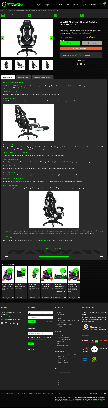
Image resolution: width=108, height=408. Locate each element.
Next (51, 38)
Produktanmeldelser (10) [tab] (42, 77)
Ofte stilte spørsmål (54, 393)
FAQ (58, 343)
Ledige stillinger (62, 376)
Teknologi (59, 326)
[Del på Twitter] (77, 64)
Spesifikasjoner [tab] (23, 77)
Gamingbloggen (61, 322)
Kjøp (70, 43)
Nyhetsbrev (37, 393)
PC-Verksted (61, 356)
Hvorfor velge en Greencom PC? (67, 354)
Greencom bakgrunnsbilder (64, 324)
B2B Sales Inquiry (63, 374)
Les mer (51, 344)
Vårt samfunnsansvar (62, 345)
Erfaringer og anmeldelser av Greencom (68, 320)
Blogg (44, 393)
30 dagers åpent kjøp (63, 337)
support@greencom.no (10, 316)
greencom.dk (62, 382)
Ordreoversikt (61, 314)
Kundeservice (44, 240)
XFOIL (60, 378)
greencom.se (62, 380)
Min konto (59, 312)
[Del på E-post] (84, 64)
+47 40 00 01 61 (10, 314)
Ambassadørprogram (64, 372)
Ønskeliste (93, 43)
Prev (2, 38)
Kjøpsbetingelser (11, 393)
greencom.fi (61, 384)
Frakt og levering (61, 341)
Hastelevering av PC (63, 358)
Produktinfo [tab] (7, 77)
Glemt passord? (49, 321)
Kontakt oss (60, 335)
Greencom (33, 355)
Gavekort (59, 316)
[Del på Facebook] (81, 64)
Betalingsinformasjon (64, 360)
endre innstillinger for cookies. (96, 400)
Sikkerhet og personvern (25, 393)
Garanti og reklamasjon (63, 339)
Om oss (59, 318)
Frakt (3, 393)
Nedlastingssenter (63, 362)
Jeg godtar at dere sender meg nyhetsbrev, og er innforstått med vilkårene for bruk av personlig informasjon (40, 339)
